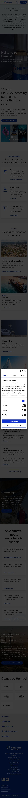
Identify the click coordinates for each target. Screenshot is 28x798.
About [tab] (23, 375)
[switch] (24, 405)
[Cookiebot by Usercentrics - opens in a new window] (20, 371)
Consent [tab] (5, 375)
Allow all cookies (14, 421)
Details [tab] (14, 375)
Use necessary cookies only (14, 425)
